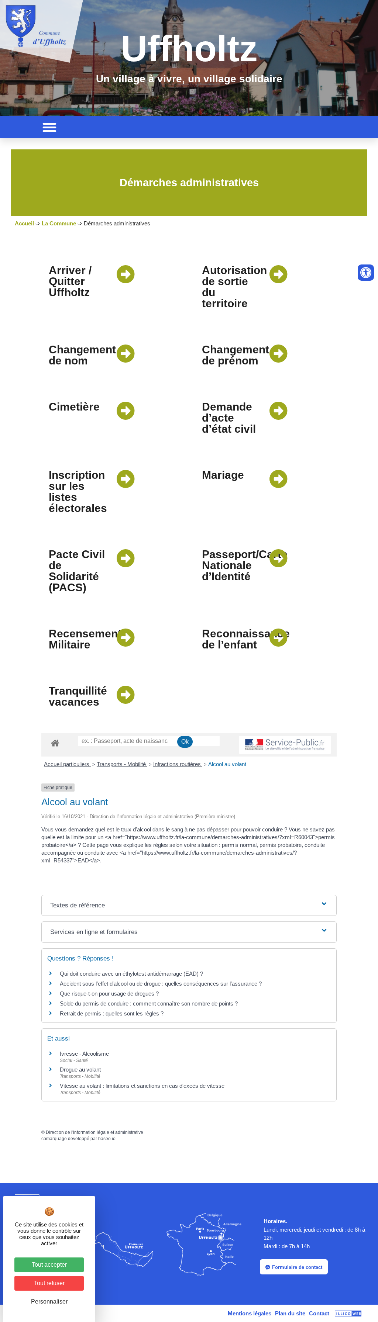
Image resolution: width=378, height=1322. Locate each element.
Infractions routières (177, 764)
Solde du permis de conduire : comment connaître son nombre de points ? (149, 1003)
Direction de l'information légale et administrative (94, 1132)
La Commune (59, 223)
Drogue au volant (80, 1069)
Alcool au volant (227, 764)
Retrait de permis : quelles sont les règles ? (112, 1013)
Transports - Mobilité (122, 764)
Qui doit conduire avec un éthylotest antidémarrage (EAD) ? (131, 973)
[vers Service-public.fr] (285, 745)
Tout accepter (49, 1265)
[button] (49, 127)
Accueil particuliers (67, 764)
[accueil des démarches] (55, 743)
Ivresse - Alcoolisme (84, 1054)
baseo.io (107, 1138)
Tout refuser (49, 1283)
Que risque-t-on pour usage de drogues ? (109, 993)
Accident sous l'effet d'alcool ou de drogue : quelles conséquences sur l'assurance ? (161, 983)
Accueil (24, 223)
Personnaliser (49, 1301)
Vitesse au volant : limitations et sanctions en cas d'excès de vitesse (142, 1086)
